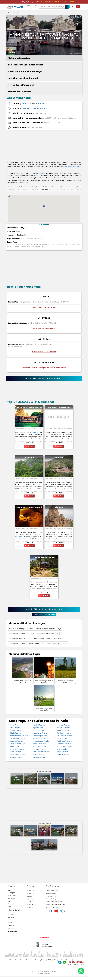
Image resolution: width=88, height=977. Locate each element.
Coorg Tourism (15, 725)
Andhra (14, 13)
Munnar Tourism (16, 730)
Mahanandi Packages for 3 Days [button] (48, 629)
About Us (9, 960)
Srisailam (44, 778)
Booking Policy (40, 960)
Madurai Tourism (39, 749)
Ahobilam (29, 457)
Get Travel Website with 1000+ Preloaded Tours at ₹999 (56, 2)
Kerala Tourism (62, 738)
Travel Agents (66, 960)
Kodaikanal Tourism (40, 733)
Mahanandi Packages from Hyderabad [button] (48, 638)
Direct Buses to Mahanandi (44, 352)
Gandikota (71, 778)
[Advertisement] (44, 145)
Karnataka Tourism (64, 744)
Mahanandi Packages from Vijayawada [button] (24, 643)
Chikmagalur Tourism (18, 738)
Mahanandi (22, 13)
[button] (44, 206)
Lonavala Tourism (16, 757)
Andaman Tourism (17, 749)
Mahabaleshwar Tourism (19, 736)
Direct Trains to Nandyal (44, 328)
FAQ (49, 960)
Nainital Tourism (39, 725)
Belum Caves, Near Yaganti (29, 507)
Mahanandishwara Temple (29, 407)
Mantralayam (57, 778)
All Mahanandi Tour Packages (44, 614)
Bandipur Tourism (63, 728)
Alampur (59, 507)
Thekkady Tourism (64, 733)
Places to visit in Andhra (35, 108)
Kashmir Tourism (63, 754)
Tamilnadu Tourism (64, 741)
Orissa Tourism (62, 749)
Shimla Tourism (15, 733)
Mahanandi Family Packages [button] (47, 634)
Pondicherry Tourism (17, 744)
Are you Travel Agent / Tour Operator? (25, 2)
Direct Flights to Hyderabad (44, 307)
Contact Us (19, 960)
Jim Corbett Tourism (65, 736)
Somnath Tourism (64, 725)
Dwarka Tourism (39, 757)
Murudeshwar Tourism (41, 741)
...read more (44, 190)
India (8, 13)
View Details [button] (29, 446)
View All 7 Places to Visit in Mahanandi (44, 609)
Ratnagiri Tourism (39, 738)
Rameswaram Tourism (41, 752)
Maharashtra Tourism (65, 746)
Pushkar (71, 830)
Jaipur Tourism (38, 730)
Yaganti (59, 457)
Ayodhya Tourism (39, 746)
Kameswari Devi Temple (59, 407)
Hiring (56, 960)
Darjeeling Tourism (40, 736)
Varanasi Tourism (39, 744)
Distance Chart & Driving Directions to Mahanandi (44, 367)
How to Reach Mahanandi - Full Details (44, 378)
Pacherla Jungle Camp (44, 557)
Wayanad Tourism (17, 741)
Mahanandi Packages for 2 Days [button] (21, 629)
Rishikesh (57, 830)
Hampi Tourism (15, 752)
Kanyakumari (30, 830)
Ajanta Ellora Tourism (17, 754)
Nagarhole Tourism (64, 730)
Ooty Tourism (15, 728)
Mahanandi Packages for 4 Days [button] (21, 634)
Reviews (29, 960)
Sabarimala (37, 844)
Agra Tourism (38, 728)
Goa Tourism (14, 746)
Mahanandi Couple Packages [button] (20, 638)
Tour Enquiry (31, 6)
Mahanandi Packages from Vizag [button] (54, 643)
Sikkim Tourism (62, 752)
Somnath (51, 844)
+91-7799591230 (76, 962)
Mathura (44, 830)
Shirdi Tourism (38, 754)
